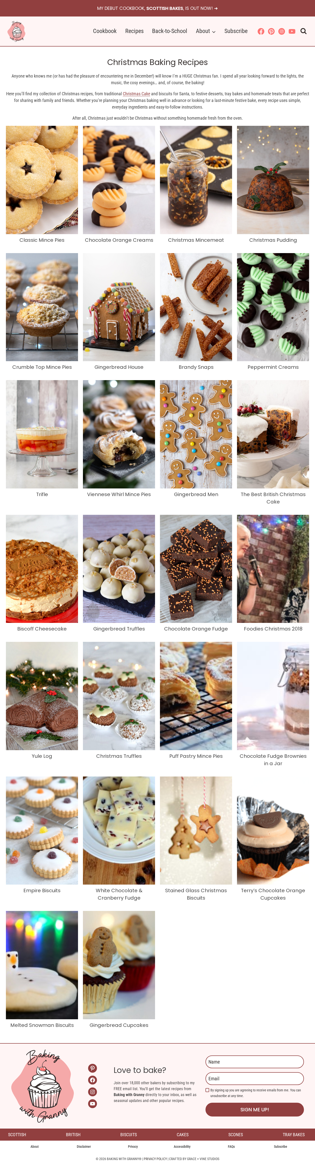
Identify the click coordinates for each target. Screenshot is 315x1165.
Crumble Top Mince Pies (42, 367)
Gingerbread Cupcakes (119, 1025)
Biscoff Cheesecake (42, 628)
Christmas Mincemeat (196, 240)
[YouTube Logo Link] (292, 31)
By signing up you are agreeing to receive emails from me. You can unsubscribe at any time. (255, 1093)
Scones (235, 1134)
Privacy (133, 1147)
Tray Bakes (294, 1134)
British (73, 1134)
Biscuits (128, 1134)
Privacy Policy (155, 1159)
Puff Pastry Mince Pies (196, 756)
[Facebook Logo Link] (261, 31)
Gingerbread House (118, 367)
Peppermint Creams (273, 367)
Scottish (17, 1134)
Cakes (183, 1134)
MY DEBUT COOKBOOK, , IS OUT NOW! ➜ (157, 8)
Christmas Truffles (119, 756)
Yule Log (42, 756)
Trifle (42, 494)
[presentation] (42, 180)
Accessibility (182, 1147)
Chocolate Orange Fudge (196, 628)
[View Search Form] (303, 31)
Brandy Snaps (196, 367)
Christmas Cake (136, 93)
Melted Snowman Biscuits (42, 1025)
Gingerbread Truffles (119, 628)
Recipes (134, 31)
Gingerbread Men (196, 494)
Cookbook (105, 31)
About (35, 1147)
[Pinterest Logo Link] (271, 31)
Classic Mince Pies (41, 240)
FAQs (231, 1147)
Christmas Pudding (273, 240)
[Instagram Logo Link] (281, 31)
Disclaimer (84, 1147)
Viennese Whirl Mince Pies (119, 494)
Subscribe (236, 31)
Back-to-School (169, 31)
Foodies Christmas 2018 (273, 628)
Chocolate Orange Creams (119, 240)
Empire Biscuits (42, 890)
